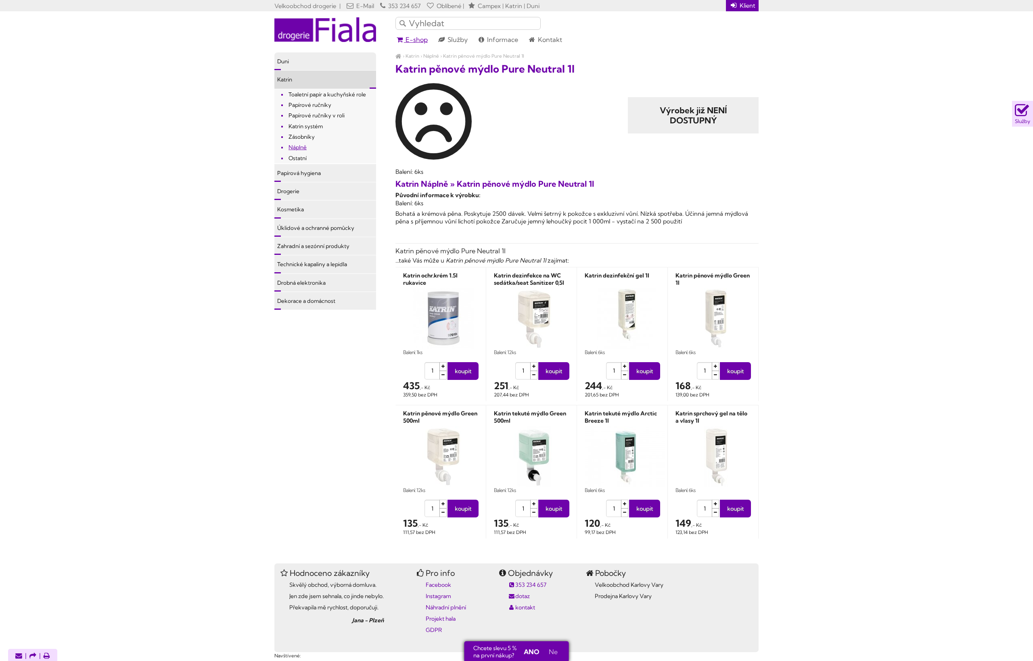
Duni (283, 61)
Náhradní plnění (446, 607)
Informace (501, 39)
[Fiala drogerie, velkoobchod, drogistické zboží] (398, 56)
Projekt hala (441, 618)
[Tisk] (47, 656)
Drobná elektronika (301, 282)
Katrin (412, 56)
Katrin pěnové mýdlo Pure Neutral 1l (483, 56)
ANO (531, 652)
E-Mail (364, 6)
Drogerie (288, 191)
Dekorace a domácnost (306, 301)
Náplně (431, 56)
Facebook (438, 584)
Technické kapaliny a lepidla (312, 264)
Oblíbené (448, 6)
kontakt (525, 607)
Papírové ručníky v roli (317, 115)
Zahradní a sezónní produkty (313, 246)
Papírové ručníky (310, 105)
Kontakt (549, 39)
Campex (489, 6)
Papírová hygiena (299, 173)
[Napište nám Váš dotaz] (18, 656)
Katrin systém (306, 126)
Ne (553, 652)
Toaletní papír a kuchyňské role (327, 94)
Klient (746, 5)
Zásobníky (302, 136)
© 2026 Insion (744, 645)
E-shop (416, 39)
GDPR (434, 630)
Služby (457, 39)
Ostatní (298, 158)
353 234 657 (404, 6)
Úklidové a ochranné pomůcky (315, 228)
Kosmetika (290, 209)
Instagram (438, 596)
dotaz (522, 596)
